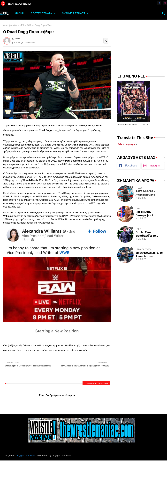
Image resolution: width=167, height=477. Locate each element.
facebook (131, 165)
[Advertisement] (141, 44)
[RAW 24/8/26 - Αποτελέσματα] (125, 193)
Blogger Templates (25, 455)
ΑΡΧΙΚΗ (19, 13)
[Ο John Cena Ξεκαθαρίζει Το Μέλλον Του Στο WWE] (125, 234)
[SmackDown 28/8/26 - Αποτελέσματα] (125, 255)
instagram (155, 165)
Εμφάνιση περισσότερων (96, 383)
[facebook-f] (159, 3)
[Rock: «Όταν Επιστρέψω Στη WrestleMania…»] (125, 214)
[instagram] (165, 3)
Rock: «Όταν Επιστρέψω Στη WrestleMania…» (147, 213)
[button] (163, 13)
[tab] (19, 13)
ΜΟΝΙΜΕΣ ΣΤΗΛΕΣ (73, 13)
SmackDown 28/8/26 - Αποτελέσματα (150, 254)
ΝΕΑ (22, 25)
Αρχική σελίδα (10, 25)
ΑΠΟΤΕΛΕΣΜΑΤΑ (41, 13)
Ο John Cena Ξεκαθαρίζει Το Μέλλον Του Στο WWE (150, 234)
